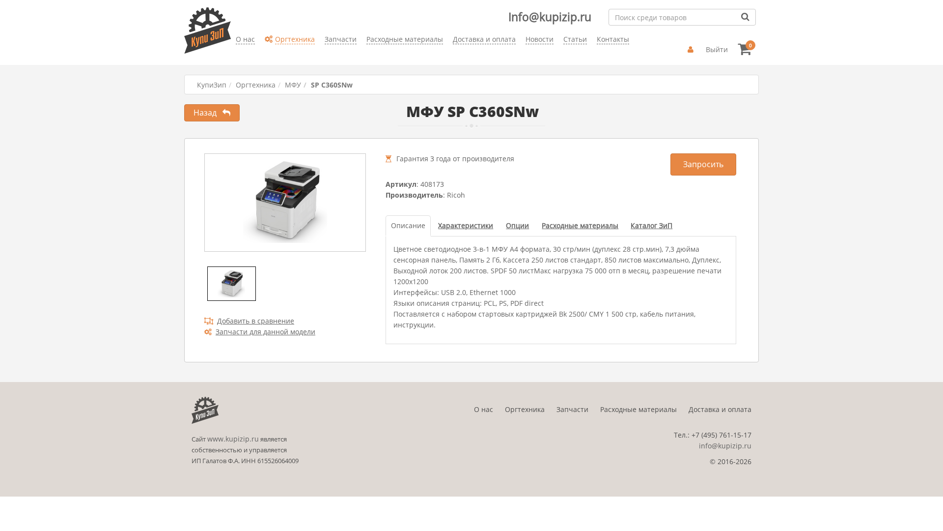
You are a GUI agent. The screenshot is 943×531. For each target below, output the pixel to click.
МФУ (293, 84)
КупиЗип (211, 84)
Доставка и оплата (720, 409)
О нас (483, 409)
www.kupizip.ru (233, 438)
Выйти (717, 49)
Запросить (703, 164)
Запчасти (572, 409)
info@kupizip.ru (725, 445)
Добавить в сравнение (255, 320)
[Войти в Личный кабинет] (692, 49)
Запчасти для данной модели (265, 331)
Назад (208, 112)
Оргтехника (256, 84)
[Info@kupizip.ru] (236, 54)
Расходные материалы (638, 409)
